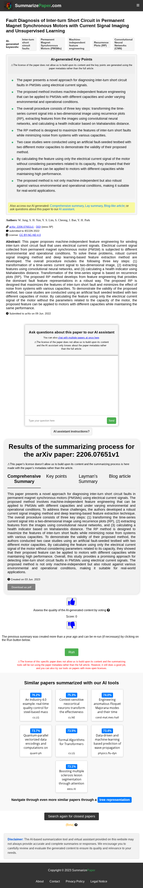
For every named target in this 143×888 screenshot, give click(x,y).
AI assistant (66, 209)
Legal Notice (98, 881)
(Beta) (70, 824)
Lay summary (94, 205)
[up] (71, 602)
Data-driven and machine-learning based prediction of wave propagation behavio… (107, 741)
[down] (71, 625)
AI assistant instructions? (71, 431)
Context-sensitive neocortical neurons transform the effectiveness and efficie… (71, 706)
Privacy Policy (75, 881)
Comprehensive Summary (24, 479)
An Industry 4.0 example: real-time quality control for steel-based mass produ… (36, 706)
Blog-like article (114, 205)
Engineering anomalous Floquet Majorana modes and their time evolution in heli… (107, 706)
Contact (55, 881)
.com (38, 5)
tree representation (114, 800)
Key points (56, 476)
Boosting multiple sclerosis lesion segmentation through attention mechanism (71, 777)
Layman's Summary (88, 479)
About (40, 881)
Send (111, 420)
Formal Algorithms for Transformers (71, 742)
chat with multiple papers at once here (78, 337)
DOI (38, 226)
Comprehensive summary (67, 205)
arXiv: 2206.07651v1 (21, 226)
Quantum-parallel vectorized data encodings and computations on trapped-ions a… (35, 741)
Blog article (120, 476)
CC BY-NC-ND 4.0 (30, 234)
